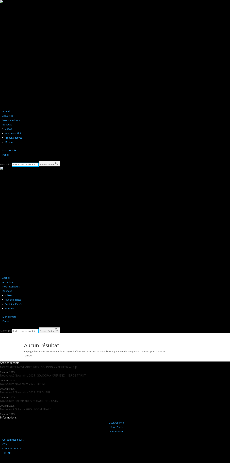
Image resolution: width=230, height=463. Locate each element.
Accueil (6, 111)
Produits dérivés (13, 137)
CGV (4, 444)
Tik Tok (6, 452)
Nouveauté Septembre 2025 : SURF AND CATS (29, 401)
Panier (5, 154)
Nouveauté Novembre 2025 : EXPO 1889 (25, 392)
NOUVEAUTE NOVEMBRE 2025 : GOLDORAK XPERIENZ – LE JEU (39, 367)
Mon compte (9, 150)
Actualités (7, 115)
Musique (9, 142)
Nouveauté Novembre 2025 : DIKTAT (23, 384)
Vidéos (8, 129)
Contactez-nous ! (11, 448)
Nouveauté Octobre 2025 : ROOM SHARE (25, 409)
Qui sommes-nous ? (13, 439)
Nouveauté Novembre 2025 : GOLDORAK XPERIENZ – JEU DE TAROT (43, 375)
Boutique (7, 124)
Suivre (120, 422)
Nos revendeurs (11, 120)
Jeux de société (13, 133)
